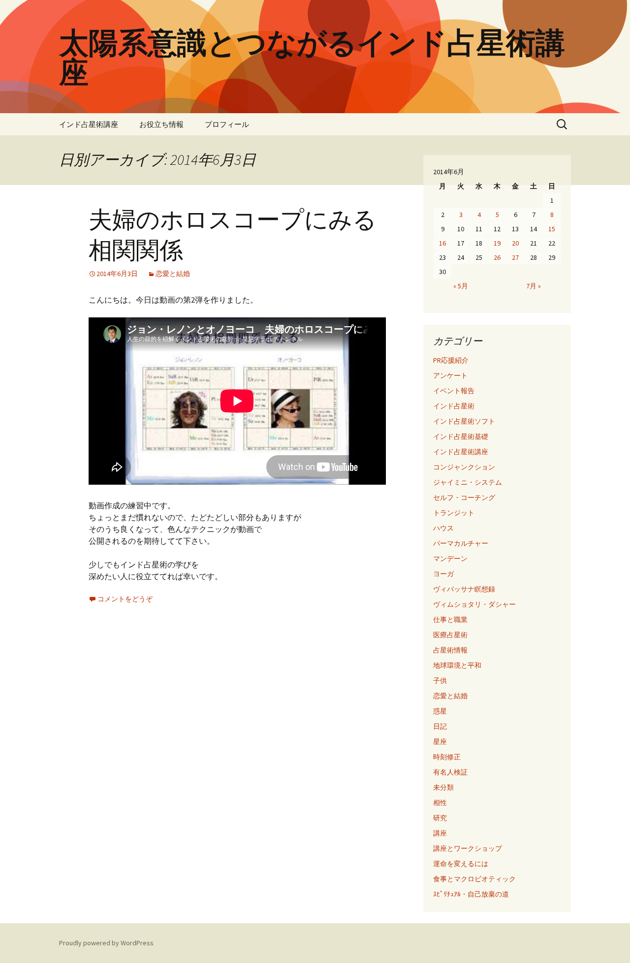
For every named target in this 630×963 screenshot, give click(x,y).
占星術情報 (450, 650)
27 (515, 257)
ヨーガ (443, 573)
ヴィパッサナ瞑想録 (464, 589)
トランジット (453, 512)
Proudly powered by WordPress (106, 942)
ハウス (443, 528)
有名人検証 (450, 772)
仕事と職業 (450, 619)
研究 (440, 817)
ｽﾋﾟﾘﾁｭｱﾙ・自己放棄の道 (471, 894)
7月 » (533, 285)
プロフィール (227, 124)
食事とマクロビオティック (474, 878)
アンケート (450, 375)
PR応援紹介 (451, 360)
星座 (440, 741)
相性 (440, 802)
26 (497, 257)
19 (497, 243)
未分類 (443, 787)
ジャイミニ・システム (467, 482)
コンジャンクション (464, 467)
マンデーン (450, 558)
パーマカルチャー (460, 543)
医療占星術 (450, 634)
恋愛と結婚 (173, 273)
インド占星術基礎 (460, 436)
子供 (440, 680)
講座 (440, 833)
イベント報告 (453, 390)
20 (515, 243)
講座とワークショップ (467, 848)
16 (442, 243)
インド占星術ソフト (464, 421)
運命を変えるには (460, 863)
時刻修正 (447, 756)
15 (551, 228)
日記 (440, 726)
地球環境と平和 (457, 665)
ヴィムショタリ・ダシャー (474, 604)
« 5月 (460, 285)
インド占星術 (453, 406)
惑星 (440, 711)
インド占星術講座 (88, 124)
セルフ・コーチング (464, 497)
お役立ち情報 (161, 124)
